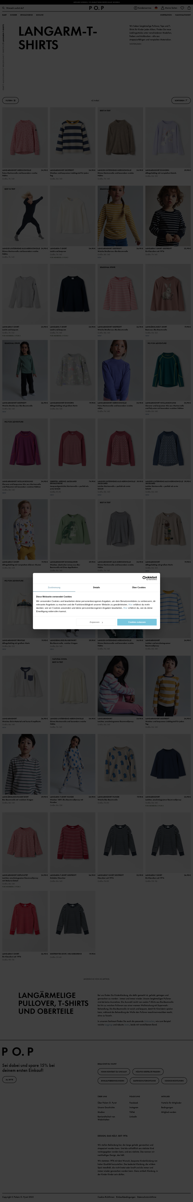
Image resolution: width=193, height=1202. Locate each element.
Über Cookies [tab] (139, 587)
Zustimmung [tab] (54, 587)
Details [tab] (96, 587)
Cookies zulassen (137, 622)
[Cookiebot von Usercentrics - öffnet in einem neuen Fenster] (144, 578)
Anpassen (94, 622)
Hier (130, 604)
